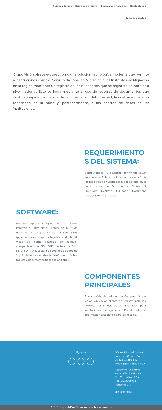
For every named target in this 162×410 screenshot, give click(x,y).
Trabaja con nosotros (114, 6)
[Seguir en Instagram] (81, 361)
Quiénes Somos (62, 6)
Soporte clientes (135, 18)
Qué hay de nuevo (86, 6)
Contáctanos (138, 6)
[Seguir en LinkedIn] (71, 361)
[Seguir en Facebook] (90, 361)
